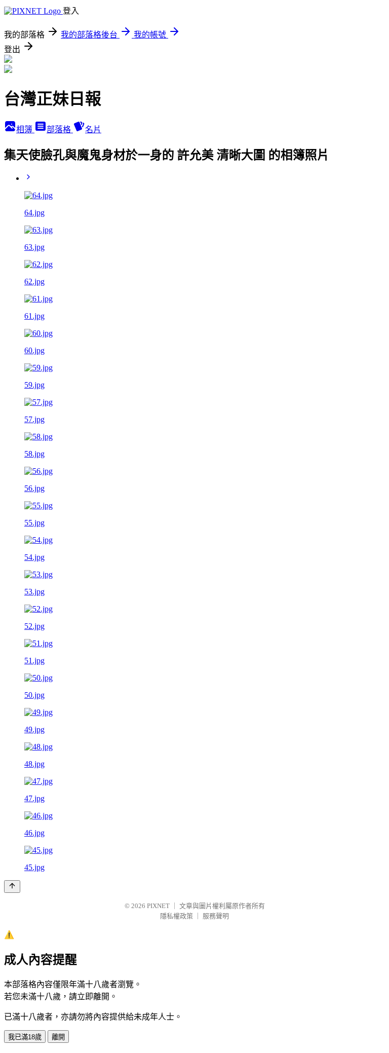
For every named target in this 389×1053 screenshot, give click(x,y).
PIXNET (158, 906)
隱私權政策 (176, 916)
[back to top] (12, 886)
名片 (93, 129)
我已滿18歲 (25, 1037)
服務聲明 (216, 916)
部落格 (60, 129)
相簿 (25, 129)
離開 (58, 1037)
